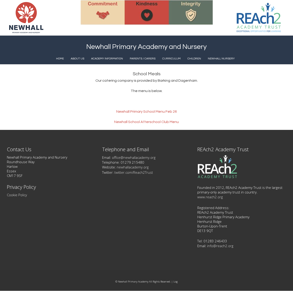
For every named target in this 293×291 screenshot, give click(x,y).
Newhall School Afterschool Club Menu (146, 122)
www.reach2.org (210, 197)
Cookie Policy (17, 195)
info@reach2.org (220, 245)
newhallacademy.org (133, 167)
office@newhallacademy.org (133, 157)
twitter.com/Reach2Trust (133, 172)
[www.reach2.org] (217, 177)
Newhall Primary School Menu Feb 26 (146, 111)
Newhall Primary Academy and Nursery (146, 46)
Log (176, 281)
